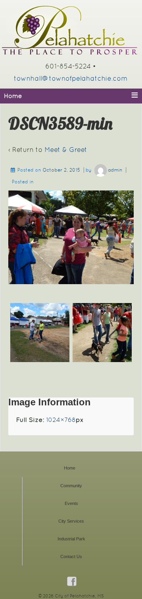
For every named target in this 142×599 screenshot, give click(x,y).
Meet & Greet (66, 149)
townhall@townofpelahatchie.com (70, 78)
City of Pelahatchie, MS (79, 595)
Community (71, 485)
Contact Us (71, 556)
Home (69, 468)
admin (115, 170)
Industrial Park (71, 538)
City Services (71, 521)
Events (71, 503)
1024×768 (61, 419)
